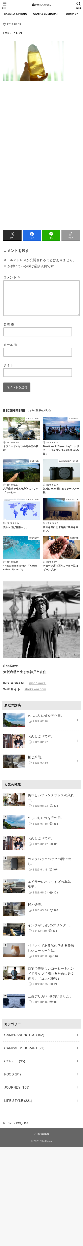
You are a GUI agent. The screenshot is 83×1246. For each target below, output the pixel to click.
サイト (8, 365)
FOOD (12, 1074)
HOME (9, 1123)
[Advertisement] (37, 123)
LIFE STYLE (18, 1100)
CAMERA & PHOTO (15, 14)
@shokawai (37, 683)
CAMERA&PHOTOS (24, 1035)
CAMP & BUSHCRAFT (46, 14)
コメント (12, 277)
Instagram (43, 1133)
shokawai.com (35, 689)
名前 (8, 324)
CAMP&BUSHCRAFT (24, 1048)
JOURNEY (72, 14)
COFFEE (14, 1061)
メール (10, 344)
